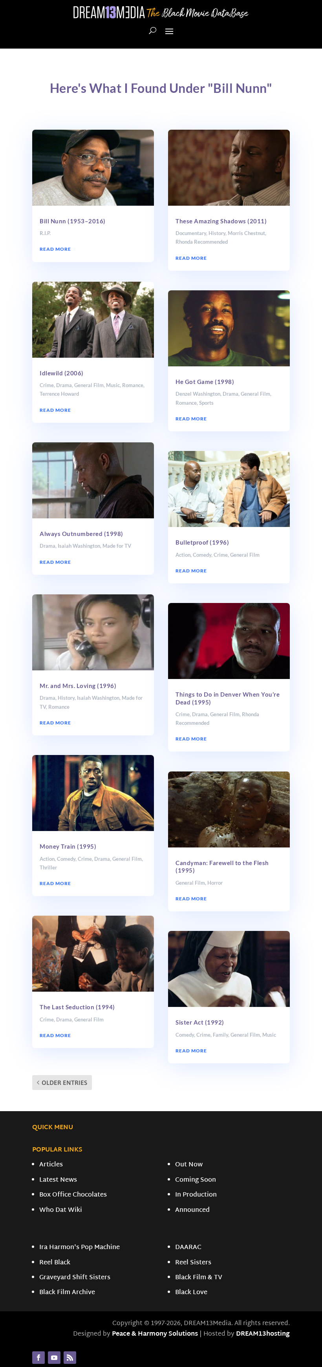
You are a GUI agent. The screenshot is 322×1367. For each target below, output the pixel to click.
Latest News (58, 1180)
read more (55, 249)
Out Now (189, 1165)
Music (113, 385)
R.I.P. (45, 233)
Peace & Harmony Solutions (155, 1334)
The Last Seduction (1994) (77, 1006)
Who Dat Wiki (60, 1210)
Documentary (191, 233)
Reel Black (54, 1263)
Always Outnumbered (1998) (81, 533)
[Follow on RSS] (70, 1357)
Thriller (48, 867)
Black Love (191, 1292)
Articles (51, 1165)
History (66, 698)
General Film (89, 385)
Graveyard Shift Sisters (74, 1278)
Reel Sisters (193, 1263)
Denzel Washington (198, 394)
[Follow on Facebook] (38, 1357)
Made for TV (116, 546)
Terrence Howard (59, 394)
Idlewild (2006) (62, 373)
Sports (206, 403)
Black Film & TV (198, 1278)
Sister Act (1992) (200, 1022)
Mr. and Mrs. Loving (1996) (78, 685)
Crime (47, 385)
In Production (196, 1195)
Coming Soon (195, 1180)
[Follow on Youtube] (54, 1357)
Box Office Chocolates (73, 1195)
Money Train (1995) (68, 846)
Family (220, 1035)
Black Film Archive (67, 1292)
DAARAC (188, 1247)
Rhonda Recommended (202, 242)
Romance (132, 385)
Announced (192, 1210)
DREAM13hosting (263, 1334)
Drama (64, 385)
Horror (215, 883)
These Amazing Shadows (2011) (221, 221)
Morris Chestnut (246, 233)
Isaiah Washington (79, 546)
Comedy (66, 859)
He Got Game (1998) (205, 381)
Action (47, 859)
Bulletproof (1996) (202, 542)
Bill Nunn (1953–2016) (73, 221)
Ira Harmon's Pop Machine (79, 1247)
